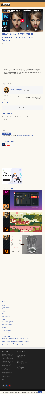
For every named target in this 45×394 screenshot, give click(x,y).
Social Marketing (5, 311)
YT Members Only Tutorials (7, 332)
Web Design (4, 327)
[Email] (3, 385)
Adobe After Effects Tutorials (7, 321)
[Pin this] (10, 84)
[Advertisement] (22, 54)
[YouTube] (9, 385)
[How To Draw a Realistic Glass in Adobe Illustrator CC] (22, 244)
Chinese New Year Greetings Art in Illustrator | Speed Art (12, 344)
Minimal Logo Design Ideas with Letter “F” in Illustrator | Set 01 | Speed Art (15, 341)
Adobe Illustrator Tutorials (7, 322)
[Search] (43, 5)
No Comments (38, 43)
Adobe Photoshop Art (6, 316)
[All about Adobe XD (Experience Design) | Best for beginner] (22, 200)
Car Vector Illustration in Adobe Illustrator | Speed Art (11, 340)
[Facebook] (6, 385)
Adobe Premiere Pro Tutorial (7, 304)
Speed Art (4, 313)
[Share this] (3, 84)
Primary (3, 310)
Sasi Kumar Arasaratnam (15, 43)
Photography (4, 308)
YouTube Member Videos (6, 330)
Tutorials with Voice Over (6, 318)
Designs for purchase (6, 307)
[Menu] (41, 4)
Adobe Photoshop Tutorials (25, 43)
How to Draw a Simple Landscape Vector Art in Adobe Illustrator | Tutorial (15, 343)
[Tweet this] (6, 84)
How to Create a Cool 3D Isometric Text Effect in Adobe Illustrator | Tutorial (15, 338)
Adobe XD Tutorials (5, 325)
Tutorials (32, 43)
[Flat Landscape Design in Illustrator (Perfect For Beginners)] (22, 222)
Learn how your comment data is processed (25, 135)
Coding (3, 305)
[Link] (5, 4)
